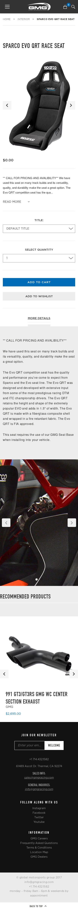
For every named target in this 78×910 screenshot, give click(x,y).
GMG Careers (39, 838)
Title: (39, 220)
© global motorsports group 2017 (39, 877)
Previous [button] (7, 105)
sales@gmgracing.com (39, 777)
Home (7, 19)
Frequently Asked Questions (39, 843)
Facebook (39, 812)
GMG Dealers (39, 856)
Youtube (39, 821)
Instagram (39, 808)
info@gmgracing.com (39, 789)
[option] (39, 105)
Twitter (39, 817)
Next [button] (71, 105)
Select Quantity (39, 249)
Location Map (39, 852)
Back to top (37, 906)
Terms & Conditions (39, 847)
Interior (24, 19)
